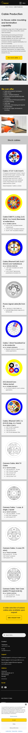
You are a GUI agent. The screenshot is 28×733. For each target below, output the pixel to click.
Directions (4, 679)
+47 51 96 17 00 (5, 646)
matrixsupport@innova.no (17, 660)
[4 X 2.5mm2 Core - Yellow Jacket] (14, 374)
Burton (10, 37)
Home (6, 7)
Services (11, 7)
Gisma (13, 37)
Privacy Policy (14, 731)
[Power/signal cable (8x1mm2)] (14, 296)
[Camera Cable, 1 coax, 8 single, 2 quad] (14, 500)
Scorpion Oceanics (6, 38)
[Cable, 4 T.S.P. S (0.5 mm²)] (14, 166)
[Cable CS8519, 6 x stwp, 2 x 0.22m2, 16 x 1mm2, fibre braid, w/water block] (14, 212)
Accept (14, 720)
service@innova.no (6, 664)
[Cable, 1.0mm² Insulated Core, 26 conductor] (14, 335)
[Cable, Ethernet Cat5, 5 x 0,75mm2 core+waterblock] (14, 255)
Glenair (18, 37)
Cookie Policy (8, 731)
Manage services (13, 716)
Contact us (20, 731)
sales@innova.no (5, 650)
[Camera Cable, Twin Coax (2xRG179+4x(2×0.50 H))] (14, 581)
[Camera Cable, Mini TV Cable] (14, 458)
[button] (26, 704)
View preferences (14, 728)
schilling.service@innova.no (18, 657)
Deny (14, 724)
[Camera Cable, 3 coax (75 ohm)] (14, 541)
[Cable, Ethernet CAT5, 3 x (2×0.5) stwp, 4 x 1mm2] (14, 414)
